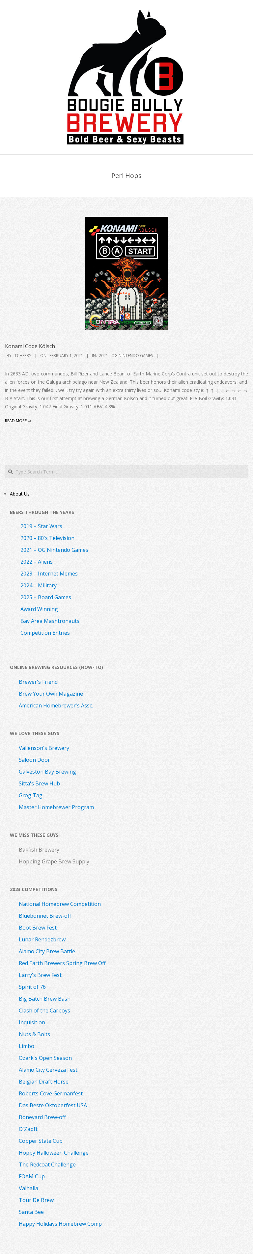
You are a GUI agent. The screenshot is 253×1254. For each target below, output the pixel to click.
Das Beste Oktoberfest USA (53, 1105)
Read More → (18, 420)
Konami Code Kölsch (30, 346)
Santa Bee (31, 1212)
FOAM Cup (32, 1176)
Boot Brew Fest (38, 927)
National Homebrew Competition (60, 904)
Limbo (26, 1046)
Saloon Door (34, 759)
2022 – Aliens (36, 561)
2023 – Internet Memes (49, 573)
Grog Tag (30, 795)
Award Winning (39, 609)
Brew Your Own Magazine (51, 693)
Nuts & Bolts (34, 1034)
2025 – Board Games (45, 597)
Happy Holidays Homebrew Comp (60, 1223)
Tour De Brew (36, 1200)
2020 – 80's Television (47, 538)
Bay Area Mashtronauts (49, 621)
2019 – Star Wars (41, 526)
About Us (20, 494)
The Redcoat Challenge (47, 1164)
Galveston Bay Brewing (47, 771)
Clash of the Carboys (44, 1010)
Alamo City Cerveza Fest (48, 1069)
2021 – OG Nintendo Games (54, 549)
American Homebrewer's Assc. (56, 705)
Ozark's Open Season (45, 1058)
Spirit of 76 (32, 986)
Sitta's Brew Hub (39, 783)
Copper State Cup (41, 1140)
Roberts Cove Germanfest (51, 1093)
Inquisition (32, 1022)
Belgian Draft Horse (44, 1081)
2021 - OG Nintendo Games (126, 355)
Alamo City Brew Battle (47, 951)
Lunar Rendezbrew (42, 939)
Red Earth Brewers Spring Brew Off (62, 963)
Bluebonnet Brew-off (45, 915)
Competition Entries (45, 632)
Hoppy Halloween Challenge (54, 1152)
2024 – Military (38, 585)
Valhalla (28, 1188)
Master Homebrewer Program (56, 807)
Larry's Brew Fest (40, 975)
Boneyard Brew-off (42, 1117)
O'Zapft (28, 1129)
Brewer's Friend (38, 681)
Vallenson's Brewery (44, 748)
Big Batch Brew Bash (44, 998)
